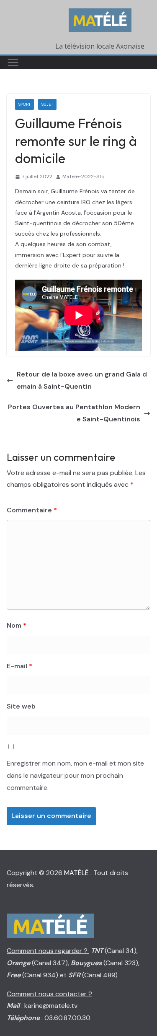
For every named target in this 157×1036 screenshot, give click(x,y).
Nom (16, 625)
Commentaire (32, 510)
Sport (24, 104)
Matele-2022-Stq (83, 176)
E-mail (19, 666)
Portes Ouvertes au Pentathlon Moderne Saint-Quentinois (74, 412)
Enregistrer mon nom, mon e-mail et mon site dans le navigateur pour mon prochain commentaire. (75, 775)
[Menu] (13, 62)
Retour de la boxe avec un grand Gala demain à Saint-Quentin (82, 380)
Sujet (47, 104)
